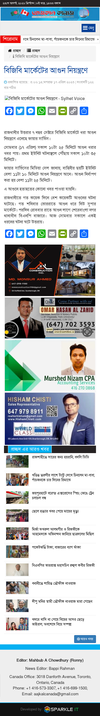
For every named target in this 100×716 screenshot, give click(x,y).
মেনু (90, 28)
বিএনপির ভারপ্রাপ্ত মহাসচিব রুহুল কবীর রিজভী (63, 565)
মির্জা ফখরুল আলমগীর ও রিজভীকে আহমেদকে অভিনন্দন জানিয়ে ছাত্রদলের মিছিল (63, 532)
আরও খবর (86, 639)
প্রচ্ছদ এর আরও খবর (30, 449)
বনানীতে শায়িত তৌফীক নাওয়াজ (54, 583)
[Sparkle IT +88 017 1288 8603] (61, 709)
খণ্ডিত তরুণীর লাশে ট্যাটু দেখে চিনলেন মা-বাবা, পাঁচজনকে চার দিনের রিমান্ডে (63, 478)
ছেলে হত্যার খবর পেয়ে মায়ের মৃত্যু (55, 511)
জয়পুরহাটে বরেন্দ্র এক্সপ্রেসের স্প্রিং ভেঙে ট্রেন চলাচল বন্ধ (63, 496)
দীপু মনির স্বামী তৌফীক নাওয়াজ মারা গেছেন (62, 601)
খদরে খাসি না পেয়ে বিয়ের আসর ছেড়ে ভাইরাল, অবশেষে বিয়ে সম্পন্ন (58, 622)
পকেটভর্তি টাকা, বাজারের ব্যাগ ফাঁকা (56, 547)
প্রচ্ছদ (16, 50)
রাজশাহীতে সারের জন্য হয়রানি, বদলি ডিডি (60, 457)
